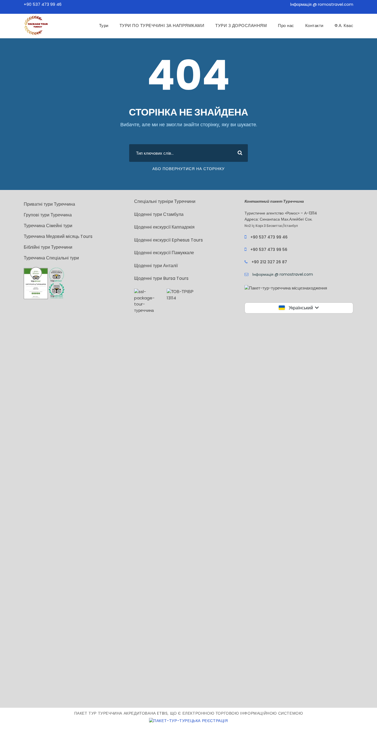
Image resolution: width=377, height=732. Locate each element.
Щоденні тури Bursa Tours (161, 278)
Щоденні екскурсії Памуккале (164, 253)
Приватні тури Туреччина (49, 204)
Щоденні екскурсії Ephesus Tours (168, 240)
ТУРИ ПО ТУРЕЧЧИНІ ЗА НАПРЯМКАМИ (162, 25)
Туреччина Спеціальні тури (51, 258)
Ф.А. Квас (344, 25)
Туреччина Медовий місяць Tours (58, 236)
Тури (103, 25)
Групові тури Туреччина (48, 215)
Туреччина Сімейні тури (48, 225)
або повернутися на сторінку (188, 168)
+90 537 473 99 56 (268, 249)
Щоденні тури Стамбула (159, 214)
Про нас (286, 25)
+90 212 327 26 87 (269, 262)
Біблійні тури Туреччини (48, 247)
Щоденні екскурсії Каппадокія (164, 227)
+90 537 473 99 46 (43, 4)
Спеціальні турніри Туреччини (164, 201)
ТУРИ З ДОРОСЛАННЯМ (241, 25)
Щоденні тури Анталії (156, 265)
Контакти (314, 25)
